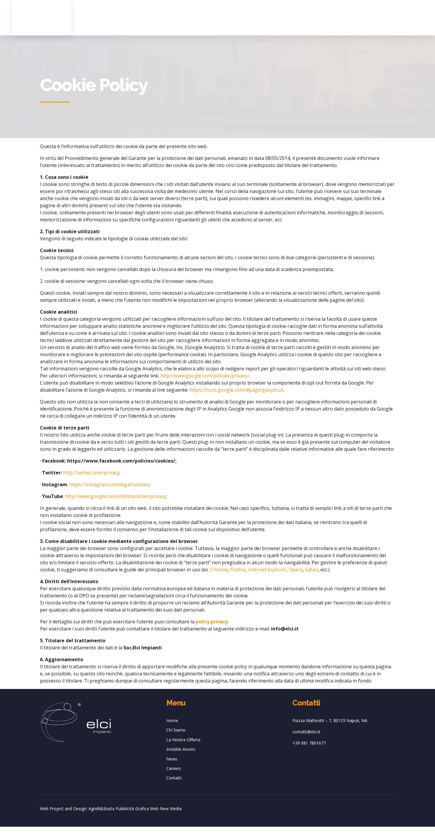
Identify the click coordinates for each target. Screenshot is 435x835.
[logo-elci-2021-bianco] (76, 722)
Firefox (238, 569)
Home (172, 720)
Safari (311, 569)
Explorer (277, 569)
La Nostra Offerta (183, 739)
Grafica (142, 808)
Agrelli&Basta (101, 808)
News (171, 759)
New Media (171, 808)
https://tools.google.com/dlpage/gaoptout (236, 390)
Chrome (219, 569)
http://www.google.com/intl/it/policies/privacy (115, 496)
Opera (296, 569)
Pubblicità (125, 808)
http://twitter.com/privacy (91, 472)
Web (154, 808)
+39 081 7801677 (309, 743)
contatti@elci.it (306, 732)
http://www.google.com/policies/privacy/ (204, 375)
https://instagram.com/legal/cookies (109, 484)
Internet (257, 569)
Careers (173, 768)
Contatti (174, 778)
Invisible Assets (180, 749)
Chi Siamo (176, 730)
